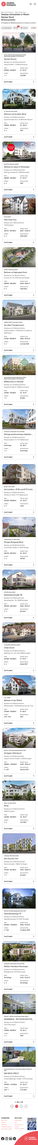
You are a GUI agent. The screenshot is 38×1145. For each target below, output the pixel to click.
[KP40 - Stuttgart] (19, 806)
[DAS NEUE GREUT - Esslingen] (19, 1072)
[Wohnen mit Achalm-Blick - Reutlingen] (19, 114)
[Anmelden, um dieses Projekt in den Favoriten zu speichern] (33, 36)
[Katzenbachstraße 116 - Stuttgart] (19, 595)
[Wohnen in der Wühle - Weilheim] (19, 700)
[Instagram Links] (6, 1138)
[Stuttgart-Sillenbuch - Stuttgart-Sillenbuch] (19, 753)
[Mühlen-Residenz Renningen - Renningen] (19, 966)
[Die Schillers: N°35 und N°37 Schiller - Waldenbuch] (19, 489)
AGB (16, 1122)
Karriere (4, 1124)
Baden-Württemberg (7, 12)
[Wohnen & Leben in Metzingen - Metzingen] (19, 167)
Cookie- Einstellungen (19, 1127)
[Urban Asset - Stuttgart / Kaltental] (19, 647)
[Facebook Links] (2, 1138)
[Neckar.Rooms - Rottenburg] (19, 58)
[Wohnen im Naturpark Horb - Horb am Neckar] (19, 272)
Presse (3, 1122)
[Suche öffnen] (31, 4)
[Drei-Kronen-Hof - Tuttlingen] (19, 858)
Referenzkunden (6, 1129)
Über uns (4, 1120)
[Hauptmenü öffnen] (35, 4)
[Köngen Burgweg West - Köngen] (19, 542)
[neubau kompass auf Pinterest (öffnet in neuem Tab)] (14, 1138)
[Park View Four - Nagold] (19, 219)
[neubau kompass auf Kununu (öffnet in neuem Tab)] (32, 1124)
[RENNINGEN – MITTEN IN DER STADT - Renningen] (19, 1019)
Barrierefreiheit (6, 1126)
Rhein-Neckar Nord (20, 12)
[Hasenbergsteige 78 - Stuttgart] (19, 913)
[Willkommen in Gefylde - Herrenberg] (19, 381)
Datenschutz (19, 1124)
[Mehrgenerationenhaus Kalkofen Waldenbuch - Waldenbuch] (19, 434)
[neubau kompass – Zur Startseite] (8, 4)
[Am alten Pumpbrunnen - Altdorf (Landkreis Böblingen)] (19, 326)
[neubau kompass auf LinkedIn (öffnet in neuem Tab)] (10, 1138)
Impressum (18, 1120)
